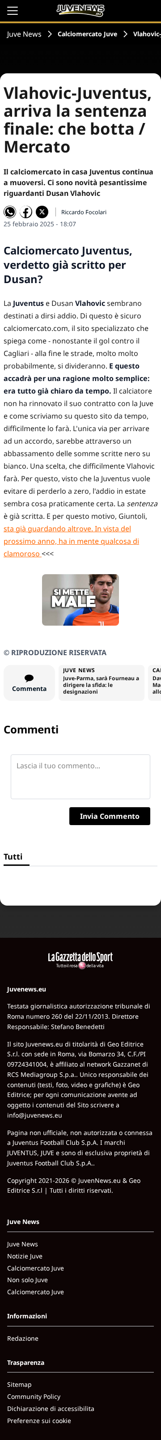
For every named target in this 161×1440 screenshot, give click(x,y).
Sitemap (19, 1384)
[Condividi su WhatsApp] (10, 212)
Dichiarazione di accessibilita (50, 1408)
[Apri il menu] (12, 10)
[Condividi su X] (42, 212)
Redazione (22, 1338)
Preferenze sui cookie (39, 1420)
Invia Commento (110, 816)
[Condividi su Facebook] (26, 212)
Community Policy (33, 1396)
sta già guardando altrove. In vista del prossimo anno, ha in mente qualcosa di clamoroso (71, 541)
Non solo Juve (27, 1279)
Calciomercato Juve (87, 34)
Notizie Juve (24, 1256)
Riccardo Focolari (83, 212)
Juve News (24, 34)
